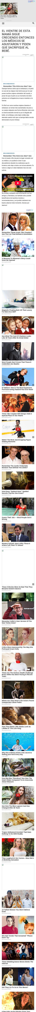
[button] (33, 24)
